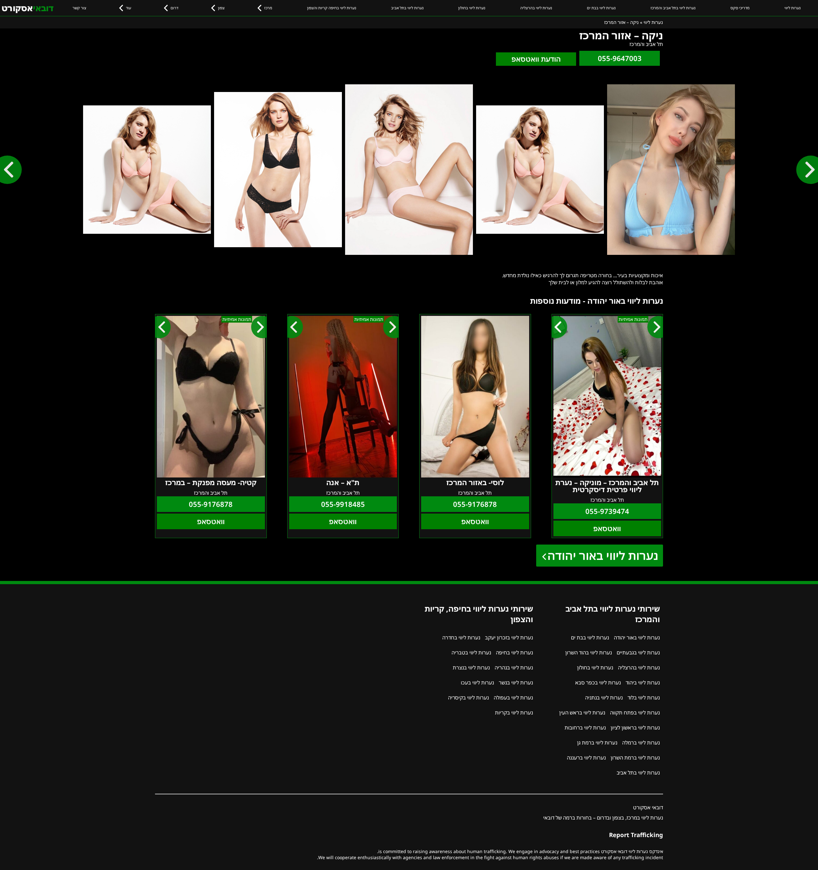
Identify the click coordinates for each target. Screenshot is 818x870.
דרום (174, 8)
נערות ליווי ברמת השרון (635, 757)
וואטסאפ (607, 528)
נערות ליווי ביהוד (643, 682)
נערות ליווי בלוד (644, 697)
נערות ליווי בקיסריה (468, 697)
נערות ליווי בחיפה (514, 652)
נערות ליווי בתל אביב (407, 8)
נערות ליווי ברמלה (641, 742)
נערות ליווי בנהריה (514, 667)
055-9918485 (343, 504)
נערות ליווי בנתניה (604, 697)
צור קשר (79, 8)
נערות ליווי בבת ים (601, 8)
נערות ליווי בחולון (471, 8)
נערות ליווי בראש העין (582, 712)
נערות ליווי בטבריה (471, 652)
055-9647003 (620, 58)
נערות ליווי (792, 8)
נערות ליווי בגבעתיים (638, 652)
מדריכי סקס (740, 8)
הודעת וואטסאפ (536, 59)
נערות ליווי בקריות (514, 712)
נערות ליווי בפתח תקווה (635, 712)
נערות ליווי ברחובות (585, 727)
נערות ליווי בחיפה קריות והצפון (331, 8)
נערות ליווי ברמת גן (597, 742)
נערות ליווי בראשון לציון (635, 727)
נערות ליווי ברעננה (586, 757)
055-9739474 (607, 511)
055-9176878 (475, 504)
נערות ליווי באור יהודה (602, 555)
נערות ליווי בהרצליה (536, 8)
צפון (221, 8)
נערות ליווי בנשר (516, 682)
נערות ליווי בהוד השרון (588, 652)
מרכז (268, 8)
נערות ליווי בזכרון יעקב (509, 637)
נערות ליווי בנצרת (471, 667)
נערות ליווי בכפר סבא (598, 682)
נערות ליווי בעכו (477, 682)
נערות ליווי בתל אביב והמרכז (673, 8)
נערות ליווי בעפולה (513, 697)
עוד (128, 8)
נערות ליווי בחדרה (461, 637)
